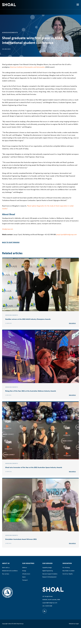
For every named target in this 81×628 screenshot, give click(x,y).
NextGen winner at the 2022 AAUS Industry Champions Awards (28, 319)
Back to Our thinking (10, 242)
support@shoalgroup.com (49, 603)
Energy (24, 571)
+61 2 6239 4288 (47, 606)
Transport (25, 580)
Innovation (67, 563)
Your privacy (5, 574)
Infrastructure (26, 574)
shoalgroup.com (7, 229)
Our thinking (66, 567)
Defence (24, 567)
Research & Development (49, 577)
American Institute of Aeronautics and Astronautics (27, 67)
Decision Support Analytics (49, 574)
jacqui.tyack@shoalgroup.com (66, 234)
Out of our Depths (68, 574)
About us (5, 563)
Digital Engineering (47, 571)
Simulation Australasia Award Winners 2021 (21, 539)
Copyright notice (6, 624)
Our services (47, 563)
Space (24, 577)
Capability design (47, 567)
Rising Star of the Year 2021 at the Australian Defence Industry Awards (30, 391)
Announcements (10, 32)
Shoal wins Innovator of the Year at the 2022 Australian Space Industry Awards (33, 467)
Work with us (5, 567)
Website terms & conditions (10, 571)
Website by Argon (74, 624)
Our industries (28, 563)
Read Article (72, 323)
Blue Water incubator (69, 571)
